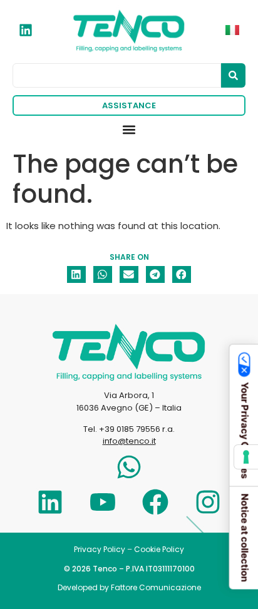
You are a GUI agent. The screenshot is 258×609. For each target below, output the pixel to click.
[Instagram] (208, 502)
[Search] (233, 75)
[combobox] (117, 75)
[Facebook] (155, 502)
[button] (129, 130)
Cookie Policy (159, 549)
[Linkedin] (50, 502)
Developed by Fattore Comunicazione (129, 587)
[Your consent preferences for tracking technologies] (246, 457)
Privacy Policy (99, 549)
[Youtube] (103, 502)
